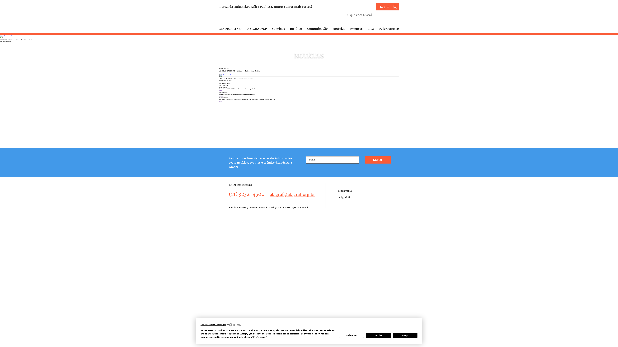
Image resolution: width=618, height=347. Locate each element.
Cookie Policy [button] (312, 334)
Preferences (351, 335)
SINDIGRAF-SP (230, 29)
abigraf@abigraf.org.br (292, 194)
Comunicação (317, 29)
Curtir (225, 73)
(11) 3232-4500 (247, 194)
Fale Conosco (389, 29)
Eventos (356, 29)
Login (384, 6)
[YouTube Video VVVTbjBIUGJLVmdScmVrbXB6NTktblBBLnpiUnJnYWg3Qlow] (309, 36)
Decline (378, 335)
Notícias (339, 29)
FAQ (371, 29)
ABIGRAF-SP (257, 29)
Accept (405, 335)
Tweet (221, 73)
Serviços (278, 29)
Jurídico (296, 29)
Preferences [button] (259, 337)
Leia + (221, 91)
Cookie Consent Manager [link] (213, 325)
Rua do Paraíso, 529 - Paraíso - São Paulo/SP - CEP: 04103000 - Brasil (268, 208)
